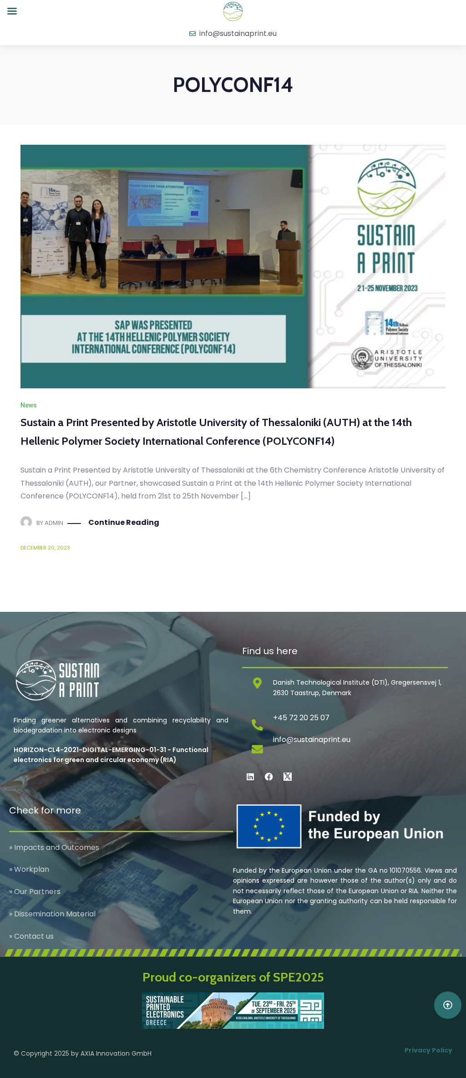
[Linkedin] (250, 776)
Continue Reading (123, 522)
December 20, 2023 (45, 547)
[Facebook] (269, 776)
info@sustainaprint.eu (311, 739)
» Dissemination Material (52, 914)
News (28, 405)
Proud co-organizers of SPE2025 (233, 977)
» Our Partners (35, 891)
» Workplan (29, 869)
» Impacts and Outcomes (54, 847)
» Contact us (31, 936)
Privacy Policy (428, 1050)
